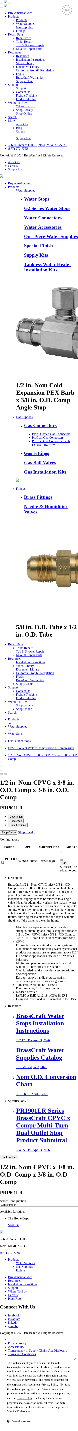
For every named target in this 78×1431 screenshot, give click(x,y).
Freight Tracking (26, 95)
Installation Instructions (30, 59)
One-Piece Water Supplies (51, 236)
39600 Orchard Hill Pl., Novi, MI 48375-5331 (37, 145)
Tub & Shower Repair (30, 45)
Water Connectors (43, 217)
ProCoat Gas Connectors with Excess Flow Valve (51, 442)
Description (16, 816)
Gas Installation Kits (45, 472)
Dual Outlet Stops (19, 741)
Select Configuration (13, 1201)
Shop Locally (24, 110)
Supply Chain (24, 81)
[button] (18, 1421)
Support (13, 84)
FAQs (20, 74)
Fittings (20, 31)
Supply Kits (36, 255)
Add (64, 862)
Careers (21, 131)
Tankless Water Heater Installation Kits (47, 267)
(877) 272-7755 (18, 148)
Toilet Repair (24, 41)
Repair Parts (15, 34)
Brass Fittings (38, 497)
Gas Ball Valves (40, 462)
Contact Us (23, 92)
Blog (19, 128)
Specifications (18, 825)
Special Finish (38, 245)
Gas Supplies (24, 27)
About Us (22, 124)
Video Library (25, 63)
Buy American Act (20, 13)
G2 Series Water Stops (47, 208)
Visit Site (13, 1225)
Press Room (15, 1298)
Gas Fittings (36, 453)
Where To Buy (17, 102)
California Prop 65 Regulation (35, 70)
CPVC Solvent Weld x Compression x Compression (41, 748)
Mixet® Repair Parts (29, 48)
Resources (14, 52)
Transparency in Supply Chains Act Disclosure (37, 1350)
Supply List (23, 138)
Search (12, 117)
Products (13, 16)
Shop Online (24, 113)
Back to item (9, 1157)
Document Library (27, 66)
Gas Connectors (40, 425)
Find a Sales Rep (26, 99)
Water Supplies (25, 23)
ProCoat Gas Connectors (47, 437)
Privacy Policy (17, 1343)
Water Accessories (43, 227)
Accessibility (16, 1347)
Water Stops (36, 199)
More (11, 120)
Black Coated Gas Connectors (51, 434)
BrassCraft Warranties (30, 77)
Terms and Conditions (22, 1354)
